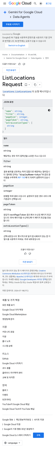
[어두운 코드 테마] (49, 110)
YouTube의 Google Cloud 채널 (15, 404)
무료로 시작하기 (13, 24)
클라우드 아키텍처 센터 (12, 373)
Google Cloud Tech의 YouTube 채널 (18, 409)
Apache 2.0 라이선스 (24, 276)
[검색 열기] (35, 3)
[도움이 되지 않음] (24, 64)
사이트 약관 (39, 420)
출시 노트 (6, 341)
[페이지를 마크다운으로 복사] (35, 84)
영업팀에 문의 (8, 319)
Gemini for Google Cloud (25, 12)
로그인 (48, 3)
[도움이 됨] (19, 64)
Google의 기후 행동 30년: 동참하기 (19, 429)
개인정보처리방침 (23, 420)
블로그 (5, 390)
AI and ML (32, 55)
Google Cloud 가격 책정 (12, 310)
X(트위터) (6, 399)
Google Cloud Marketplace (14, 314)
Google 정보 (7, 420)
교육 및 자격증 (8, 377)
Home (4, 55)
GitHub (5, 359)
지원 (4, 336)
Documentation (17, 55)
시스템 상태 (7, 346)
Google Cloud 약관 (12, 424)
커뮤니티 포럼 (8, 332)
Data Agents (21, 17)
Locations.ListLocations (17, 91)
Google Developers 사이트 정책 (33, 279)
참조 (47, 58)
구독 (38, 435)
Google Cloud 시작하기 (12, 363)
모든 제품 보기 (8, 305)
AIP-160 (21, 177)
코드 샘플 (6, 368)
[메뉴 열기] (5, 3)
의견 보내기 (11, 70)
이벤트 (5, 395)
